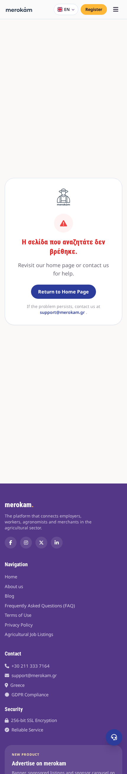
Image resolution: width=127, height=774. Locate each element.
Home (11, 577)
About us (14, 586)
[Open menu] (115, 9)
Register (93, 9)
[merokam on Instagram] (26, 543)
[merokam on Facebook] (11, 543)
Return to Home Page (63, 291)
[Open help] (114, 737)
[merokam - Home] (19, 9)
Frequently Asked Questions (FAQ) (40, 606)
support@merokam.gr (62, 312)
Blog (9, 596)
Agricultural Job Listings (29, 634)
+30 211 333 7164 (31, 666)
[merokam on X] (41, 543)
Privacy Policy (19, 625)
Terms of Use (18, 615)
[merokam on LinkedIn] (57, 543)
